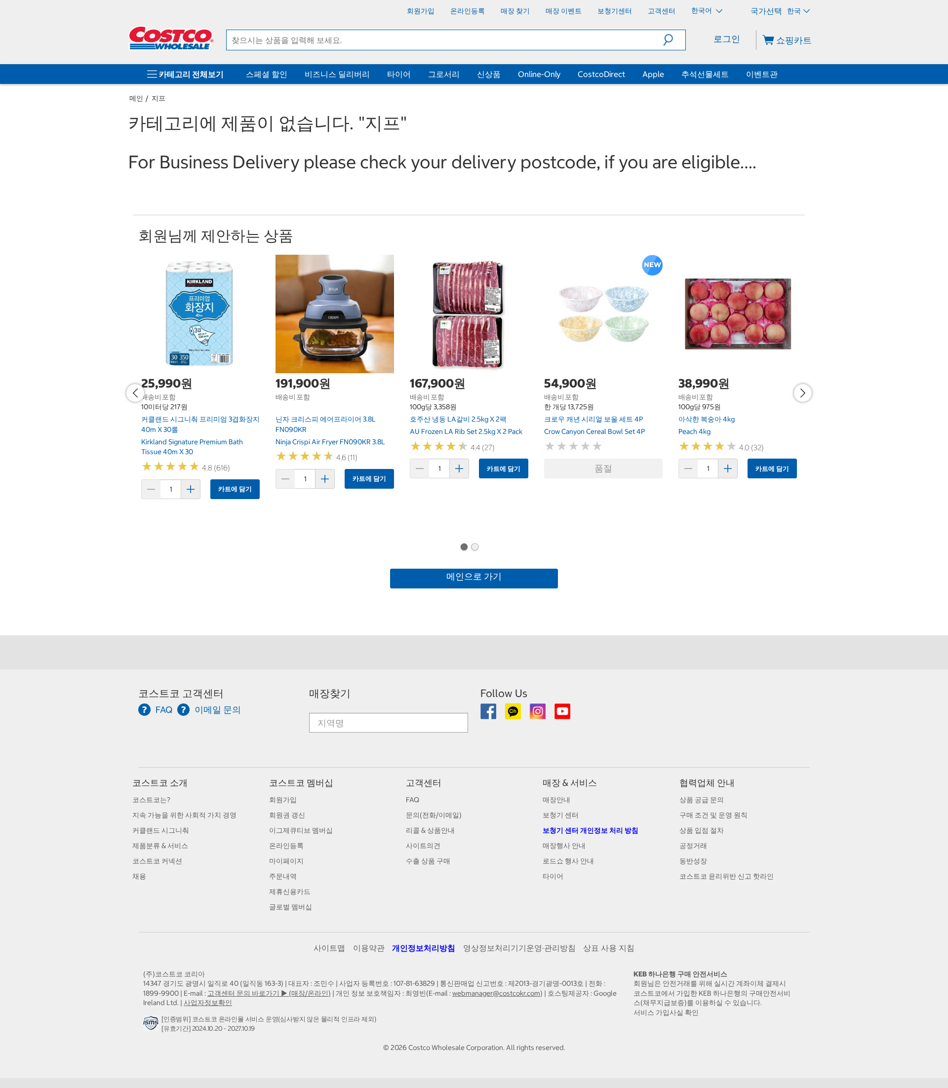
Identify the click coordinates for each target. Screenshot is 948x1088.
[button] (674, 40)
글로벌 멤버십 (290, 906)
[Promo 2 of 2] (474, 548)
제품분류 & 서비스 (160, 845)
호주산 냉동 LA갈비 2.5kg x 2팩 (458, 419)
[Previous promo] (135, 393)
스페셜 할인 (266, 74)
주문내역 (283, 876)
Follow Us (503, 693)
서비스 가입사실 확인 (666, 1012)
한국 (794, 10)
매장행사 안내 (564, 845)
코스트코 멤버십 (301, 782)
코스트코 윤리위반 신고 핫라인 (726, 876)
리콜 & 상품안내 (430, 830)
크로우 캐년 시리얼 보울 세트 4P (593, 419)
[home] (171, 38)
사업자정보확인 (208, 1002)
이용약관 (369, 948)
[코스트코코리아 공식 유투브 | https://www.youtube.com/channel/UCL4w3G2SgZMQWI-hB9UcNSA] (562, 714)
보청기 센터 (561, 815)
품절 (603, 468)
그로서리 (444, 74)
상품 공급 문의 (701, 799)
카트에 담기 (235, 489)
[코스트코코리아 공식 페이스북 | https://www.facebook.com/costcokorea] (489, 714)
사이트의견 (423, 845)
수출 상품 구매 (428, 860)
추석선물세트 (705, 74)
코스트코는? (151, 799)
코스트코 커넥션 (157, 860)
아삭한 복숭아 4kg (706, 419)
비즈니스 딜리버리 (337, 74)
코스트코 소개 (160, 782)
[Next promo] (802, 393)
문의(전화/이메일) (434, 815)
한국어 (702, 10)
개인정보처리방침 (423, 948)
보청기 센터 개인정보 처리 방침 (590, 830)
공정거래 (693, 845)
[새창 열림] (152, 1025)
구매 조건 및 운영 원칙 (713, 815)
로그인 (726, 38)
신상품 (489, 74)
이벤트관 (762, 74)
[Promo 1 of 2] (464, 548)
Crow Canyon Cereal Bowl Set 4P (594, 431)
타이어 (399, 74)
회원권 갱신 (287, 815)
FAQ (412, 799)
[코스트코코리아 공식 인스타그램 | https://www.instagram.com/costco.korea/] (538, 714)
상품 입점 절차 (701, 830)
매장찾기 (330, 693)
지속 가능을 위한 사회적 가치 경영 (184, 815)
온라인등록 (286, 845)
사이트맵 (329, 948)
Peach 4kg (694, 431)
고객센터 (423, 782)
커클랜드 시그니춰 (160, 830)
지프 (158, 98)
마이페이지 (286, 860)
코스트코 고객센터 (181, 693)
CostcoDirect (601, 74)
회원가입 (283, 799)
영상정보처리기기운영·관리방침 (519, 948)
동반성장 (693, 860)
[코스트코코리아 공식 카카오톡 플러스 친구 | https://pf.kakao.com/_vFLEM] (513, 714)
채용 (139, 876)
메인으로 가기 (474, 576)
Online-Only (539, 74)
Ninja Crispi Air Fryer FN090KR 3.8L (330, 441)
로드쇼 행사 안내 (568, 860)
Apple (653, 74)
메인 (136, 98)
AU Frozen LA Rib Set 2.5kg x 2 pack (466, 431)
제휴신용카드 (290, 891)
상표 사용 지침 (608, 948)
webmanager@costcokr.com (496, 993)
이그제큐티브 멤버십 (301, 830)
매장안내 (556, 799)
